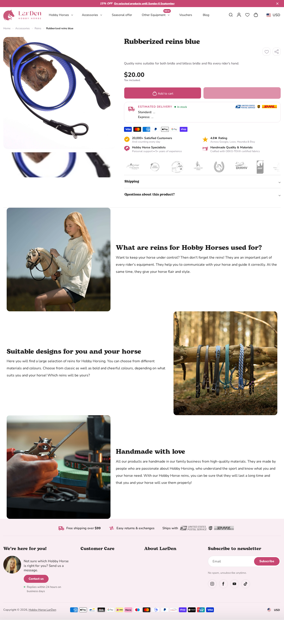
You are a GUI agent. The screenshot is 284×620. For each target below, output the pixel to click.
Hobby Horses (59, 15)
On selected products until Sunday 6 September (144, 3)
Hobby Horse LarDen (42, 610)
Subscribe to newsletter (234, 549)
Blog (206, 15)
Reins (38, 28)
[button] (277, 3)
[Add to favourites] (266, 52)
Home (6, 28)
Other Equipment (156, 14)
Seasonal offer (122, 15)
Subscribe (266, 561)
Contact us (36, 579)
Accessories (90, 15)
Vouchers (185, 15)
